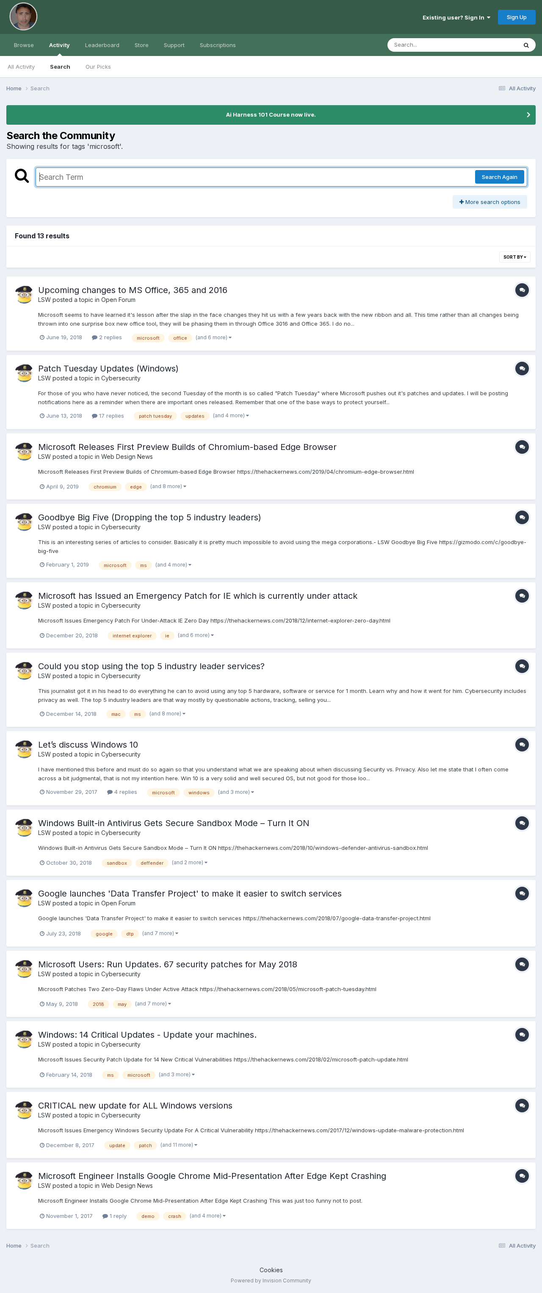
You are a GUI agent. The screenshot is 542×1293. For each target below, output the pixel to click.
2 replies (109, 337)
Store (142, 45)
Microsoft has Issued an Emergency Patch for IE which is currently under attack (197, 596)
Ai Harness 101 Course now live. (271, 114)
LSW (44, 299)
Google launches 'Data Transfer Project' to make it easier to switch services (190, 893)
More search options (492, 201)
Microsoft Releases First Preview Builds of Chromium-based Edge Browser (187, 447)
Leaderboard (102, 45)
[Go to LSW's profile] (24, 294)
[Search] (526, 45)
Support (174, 45)
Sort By (513, 257)
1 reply (117, 1215)
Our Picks (98, 66)
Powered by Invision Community (271, 1280)
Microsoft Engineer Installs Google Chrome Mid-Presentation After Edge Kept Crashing (212, 1176)
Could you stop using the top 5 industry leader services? (151, 666)
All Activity (21, 66)
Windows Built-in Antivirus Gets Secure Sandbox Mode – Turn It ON (174, 823)
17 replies (110, 415)
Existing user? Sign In (455, 17)
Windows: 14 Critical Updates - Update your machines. (147, 1035)
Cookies (271, 1269)
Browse (24, 45)
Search (60, 66)
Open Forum (118, 299)
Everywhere (491, 45)
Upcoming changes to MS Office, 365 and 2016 (132, 290)
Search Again (499, 176)
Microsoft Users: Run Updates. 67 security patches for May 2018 (167, 964)
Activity (59, 45)
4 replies (125, 791)
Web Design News (127, 456)
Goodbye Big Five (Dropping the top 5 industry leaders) (149, 517)
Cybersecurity (121, 378)
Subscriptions (218, 45)
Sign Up (517, 17)
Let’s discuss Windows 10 (88, 745)
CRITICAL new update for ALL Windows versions (135, 1105)
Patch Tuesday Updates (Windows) (108, 368)
